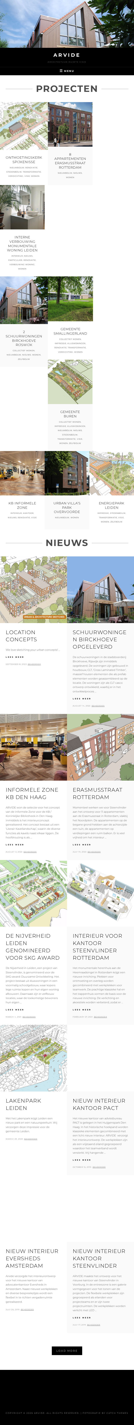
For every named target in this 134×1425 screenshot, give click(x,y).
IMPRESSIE (60, 343)
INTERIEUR (17, 256)
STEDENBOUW (14, 172)
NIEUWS (77, 173)
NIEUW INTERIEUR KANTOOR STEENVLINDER (99, 1258)
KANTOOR (28, 513)
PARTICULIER (15, 260)
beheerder (34, 664)
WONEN (35, 176)
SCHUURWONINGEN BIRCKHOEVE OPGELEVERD (100, 639)
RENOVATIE (31, 167)
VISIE (27, 176)
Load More (67, 1350)
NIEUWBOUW (17, 167)
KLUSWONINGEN (76, 343)
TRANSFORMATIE (32, 172)
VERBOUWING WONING (22, 264)
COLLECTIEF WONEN (24, 350)
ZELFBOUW (24, 359)
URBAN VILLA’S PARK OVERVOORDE (67, 507)
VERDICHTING (15, 176)
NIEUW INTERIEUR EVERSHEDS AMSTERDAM (32, 1258)
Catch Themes (117, 1413)
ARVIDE (67, 55)
